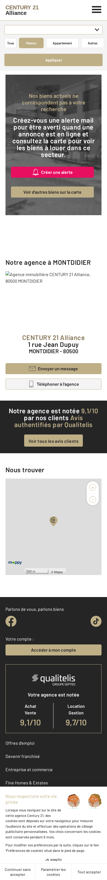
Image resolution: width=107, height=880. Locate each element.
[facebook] (10, 621)
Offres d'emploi (20, 743)
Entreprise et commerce (29, 769)
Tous (10, 43)
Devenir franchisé (22, 756)
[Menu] (97, 9)
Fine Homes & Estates (26, 782)
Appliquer (53, 60)
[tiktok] (96, 621)
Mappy (58, 571)
